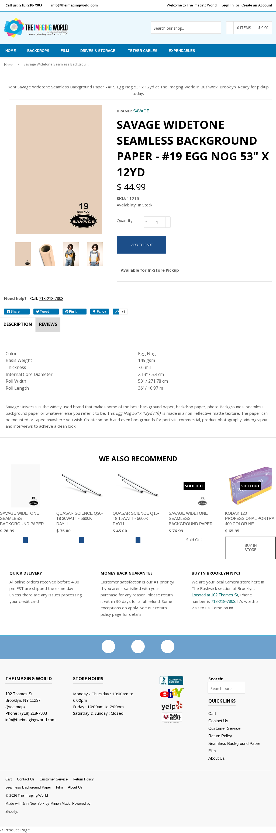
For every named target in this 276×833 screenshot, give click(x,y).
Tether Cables (142, 51)
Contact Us (218, 720)
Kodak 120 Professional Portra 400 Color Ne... (249, 518)
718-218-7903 (223, 601)
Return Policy (220, 736)
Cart (212, 713)
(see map (15, 706)
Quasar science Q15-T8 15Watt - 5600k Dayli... (136, 518)
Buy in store (250, 548)
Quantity (125, 220)
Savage (141, 111)
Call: (46, 298)
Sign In (228, 5)
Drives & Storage (97, 51)
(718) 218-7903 (30, 5)
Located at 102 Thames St (215, 595)
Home (10, 51)
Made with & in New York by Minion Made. (38, 803)
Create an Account (257, 5)
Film (65, 51)
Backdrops (38, 51)
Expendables (182, 51)
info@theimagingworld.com (74, 5)
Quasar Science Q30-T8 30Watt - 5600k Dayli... (79, 518)
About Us (216, 758)
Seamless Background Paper (234, 743)
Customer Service (224, 728)
